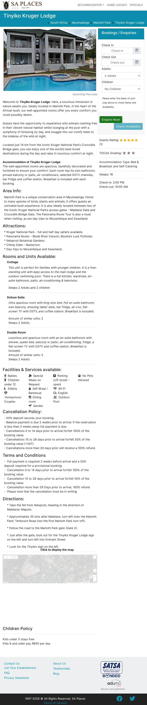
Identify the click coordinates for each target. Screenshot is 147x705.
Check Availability (128, 126)
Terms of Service (55, 703)
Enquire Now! (111, 119)
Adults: (106, 69)
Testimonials (61, 668)
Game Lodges (117, 5)
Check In (107, 45)
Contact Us (12, 663)
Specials (136, 5)
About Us (59, 663)
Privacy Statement (16, 678)
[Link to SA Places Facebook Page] (119, 699)
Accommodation (90, 5)
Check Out (109, 57)
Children (107, 82)
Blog (56, 673)
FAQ (7, 673)
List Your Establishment (20, 668)
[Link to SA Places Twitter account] (132, 699)
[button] (8, 64)
